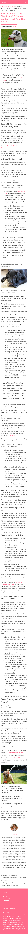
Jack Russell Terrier (17, 758)
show (14, 26)
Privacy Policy (7, 899)
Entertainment (10, 6)
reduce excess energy (16, 752)
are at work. (11, 435)
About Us (6, 897)
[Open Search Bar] (26, 2)
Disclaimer (6, 901)
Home (3, 6)
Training (14, 875)
